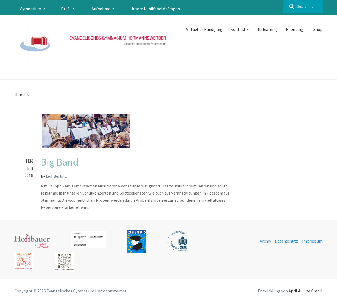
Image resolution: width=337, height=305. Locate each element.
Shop (318, 29)
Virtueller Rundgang (204, 29)
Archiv (265, 241)
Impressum (312, 241)
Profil (66, 8)
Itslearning (268, 29)
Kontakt (238, 29)
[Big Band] (72, 130)
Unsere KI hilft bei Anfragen (155, 8)
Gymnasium (30, 8)
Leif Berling (56, 176)
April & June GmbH (306, 290)
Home (20, 94)
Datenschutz (286, 241)
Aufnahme (101, 8)
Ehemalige (295, 29)
